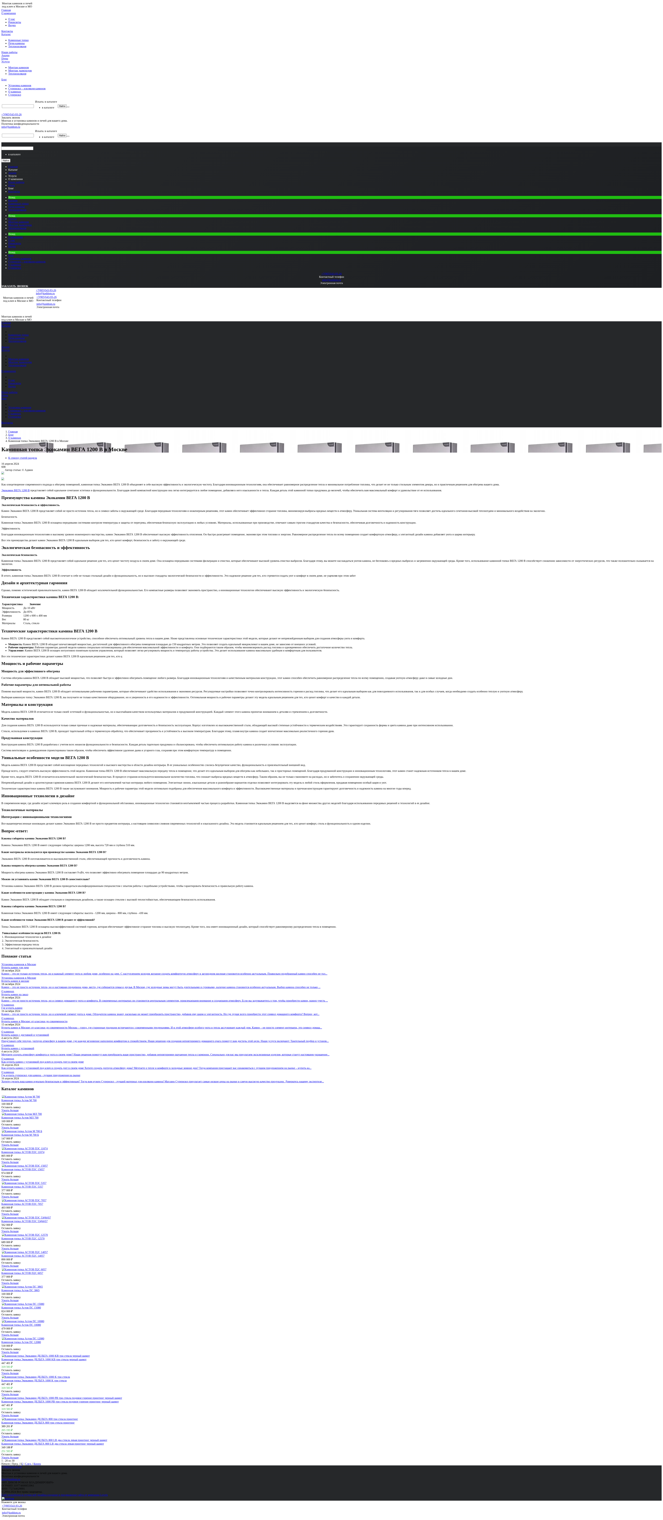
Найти (62, 106)
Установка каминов (19, 85)
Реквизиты (14, 22)
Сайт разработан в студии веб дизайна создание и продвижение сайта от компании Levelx (54, 1494)
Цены (4, 58)
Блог (4, 79)
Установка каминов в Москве (18, 964)
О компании (8, 13)
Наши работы (9, 52)
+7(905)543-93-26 (11, 114)
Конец (37, 1463)
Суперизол (14, 94)
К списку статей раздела (22, 457)
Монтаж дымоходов (20, 70)
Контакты (7, 31)
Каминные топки (18, 40)
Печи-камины (16, 43)
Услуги (5, 61)
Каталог (6, 34)
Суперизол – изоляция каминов (27, 88)
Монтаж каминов (18, 67)
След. (28, 1463)
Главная (6, 10)
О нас (11, 19)
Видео (12, 25)
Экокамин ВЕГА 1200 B (15, 490)
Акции (5, 55)
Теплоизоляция (17, 46)
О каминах (14, 91)
